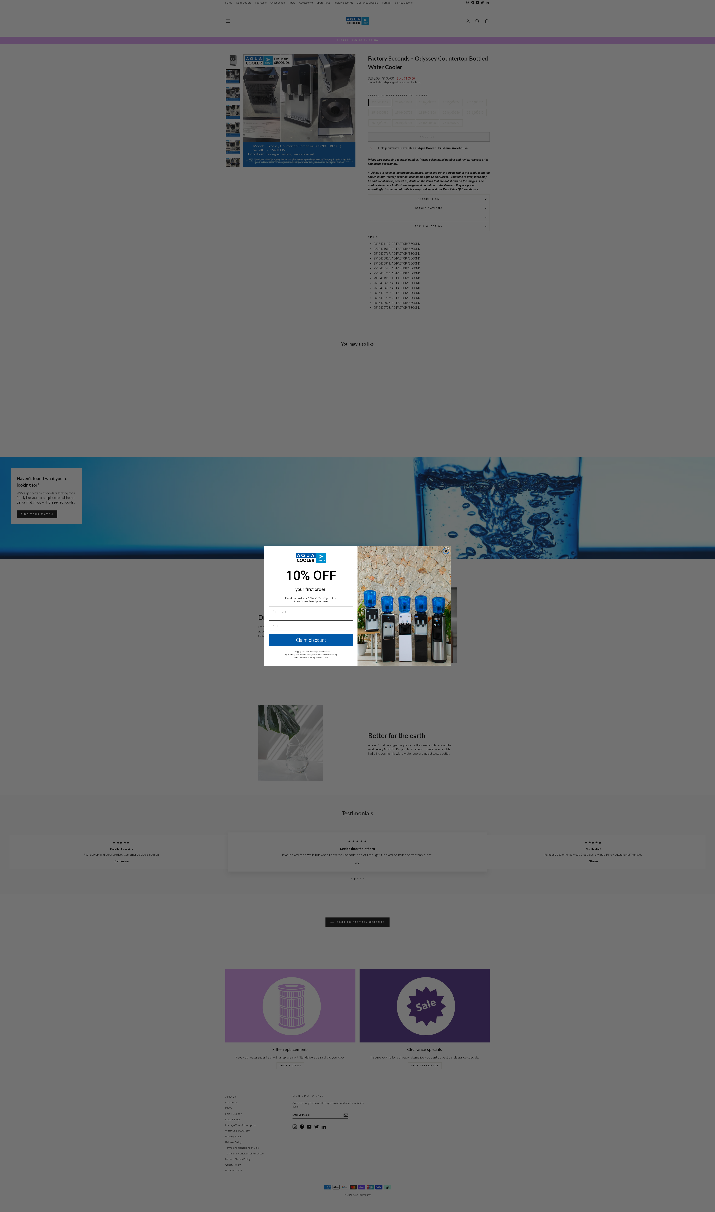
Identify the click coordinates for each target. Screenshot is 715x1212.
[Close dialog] (446, 551)
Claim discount (311, 640)
